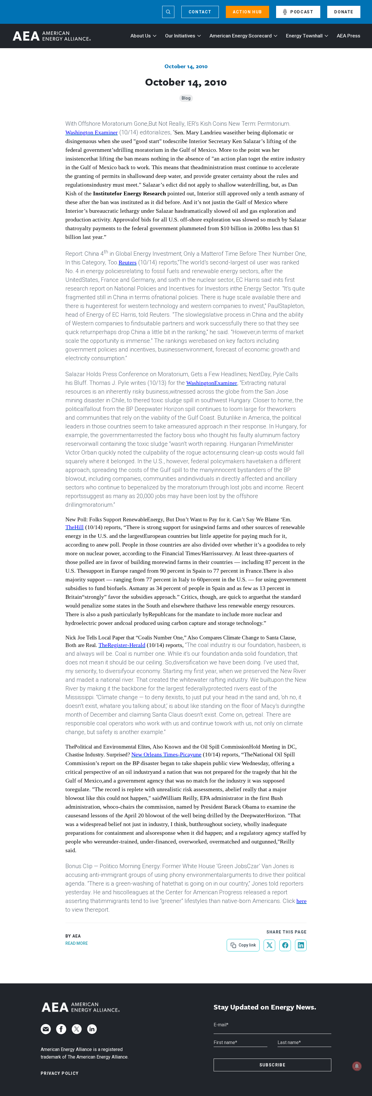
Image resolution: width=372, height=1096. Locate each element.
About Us (140, 36)
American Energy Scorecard (241, 36)
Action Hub (247, 12)
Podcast (301, 12)
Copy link (246, 943)
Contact (200, 12)
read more (76, 943)
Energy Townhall (304, 36)
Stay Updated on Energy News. (265, 1007)
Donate (343, 12)
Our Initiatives (180, 36)
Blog (186, 98)
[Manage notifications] (357, 1066)
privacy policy (60, 1073)
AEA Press (348, 36)
